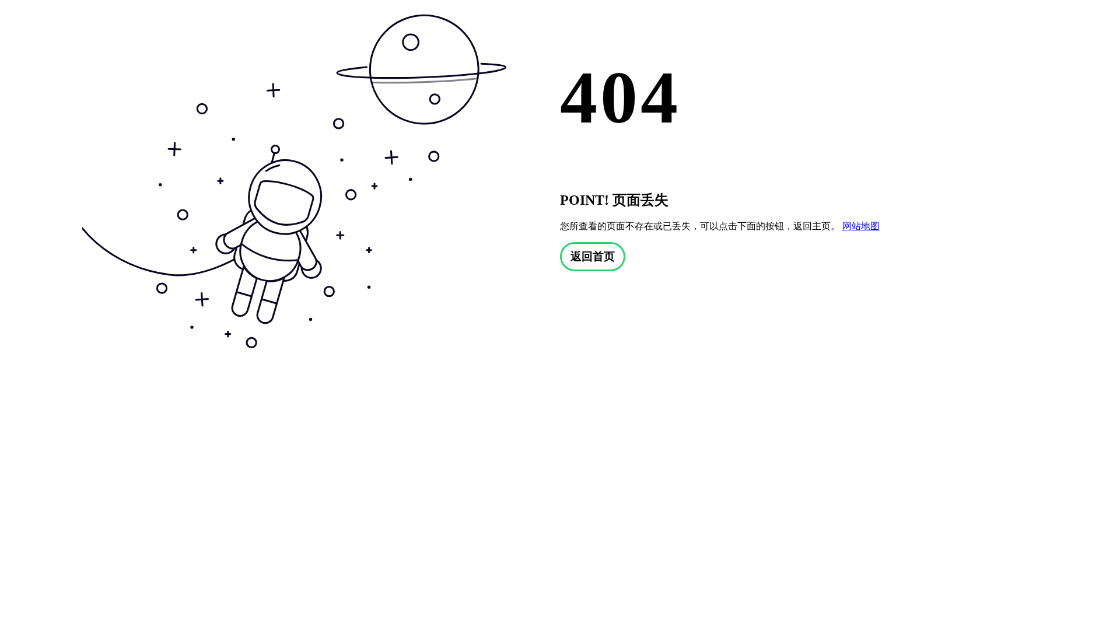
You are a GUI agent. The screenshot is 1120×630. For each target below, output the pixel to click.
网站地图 (861, 226)
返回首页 (592, 256)
